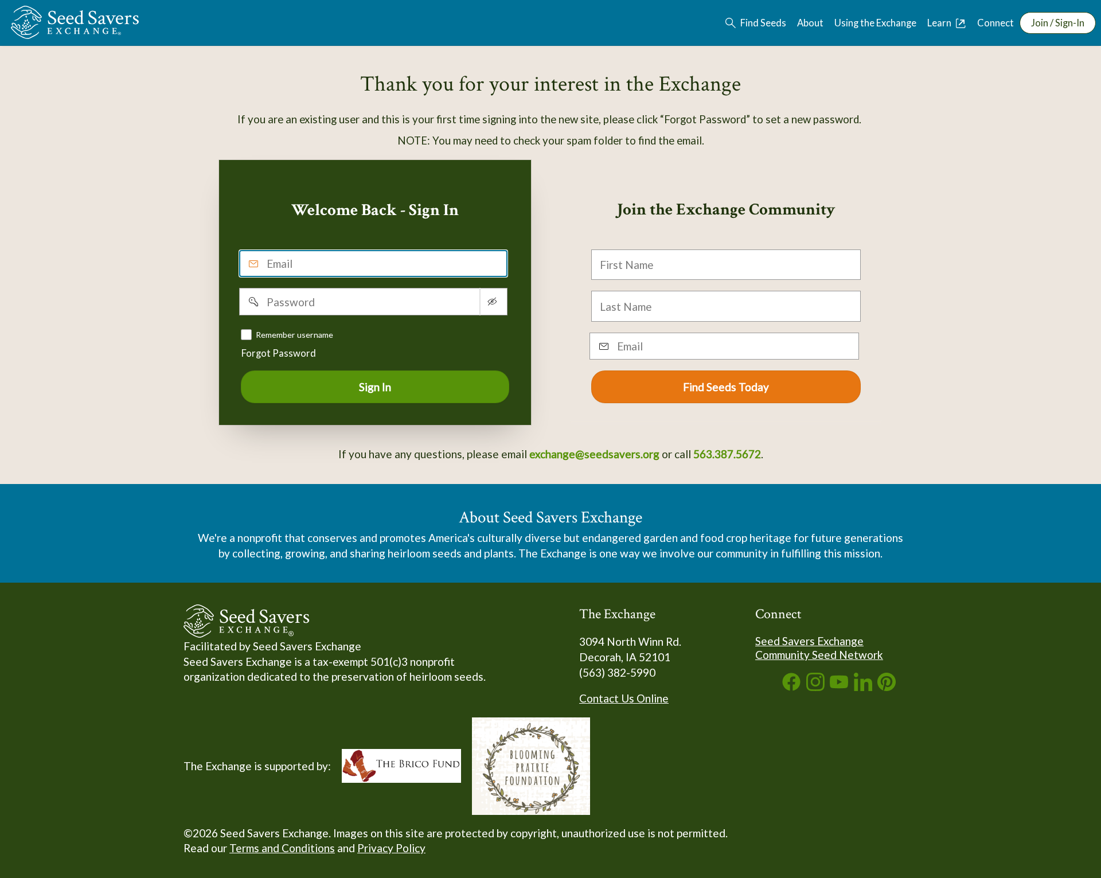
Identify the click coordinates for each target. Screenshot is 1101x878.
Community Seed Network (819, 654)
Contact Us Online (624, 698)
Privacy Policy (391, 847)
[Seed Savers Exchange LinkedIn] (863, 686)
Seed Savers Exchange (809, 640)
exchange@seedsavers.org (594, 454)
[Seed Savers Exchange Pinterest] (886, 686)
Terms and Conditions (282, 847)
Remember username (294, 334)
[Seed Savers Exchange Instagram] (815, 686)
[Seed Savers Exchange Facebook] (791, 686)
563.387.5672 (727, 454)
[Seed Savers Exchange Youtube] (839, 686)
